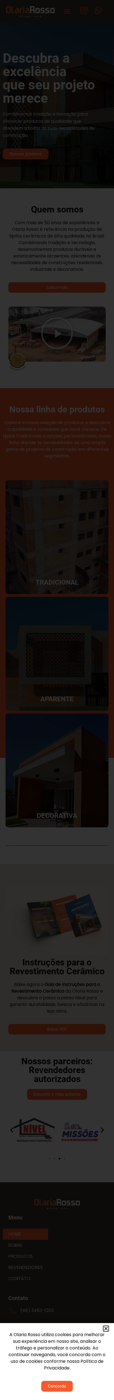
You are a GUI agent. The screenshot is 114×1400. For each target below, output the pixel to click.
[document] (57, 700)
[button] (105, 1328)
